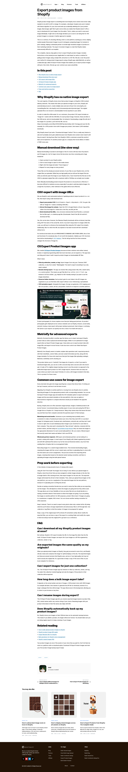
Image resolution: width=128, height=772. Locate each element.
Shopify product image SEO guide (48, 632)
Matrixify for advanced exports (47, 84)
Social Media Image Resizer (65, 428)
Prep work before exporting (46, 89)
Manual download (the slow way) (48, 77)
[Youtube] (26, 759)
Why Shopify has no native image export (50, 74)
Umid (38, 18)
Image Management (52, 18)
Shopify (46, 657)
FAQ (40, 91)
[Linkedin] (29, 759)
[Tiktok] (32, 759)
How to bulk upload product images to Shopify (52, 629)
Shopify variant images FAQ (46, 639)
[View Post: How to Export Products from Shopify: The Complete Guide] (93, 705)
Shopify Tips (24, 720)
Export (40, 657)
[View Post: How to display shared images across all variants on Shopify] (64, 705)
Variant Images (54, 720)
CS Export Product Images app (47, 82)
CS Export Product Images (52, 250)
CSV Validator (57, 238)
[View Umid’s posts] (42, 668)
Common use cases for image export (49, 86)
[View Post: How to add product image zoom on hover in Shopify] (35, 705)
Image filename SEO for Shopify (48, 634)
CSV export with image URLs (47, 79)
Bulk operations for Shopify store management (52, 637)
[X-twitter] (23, 759)
